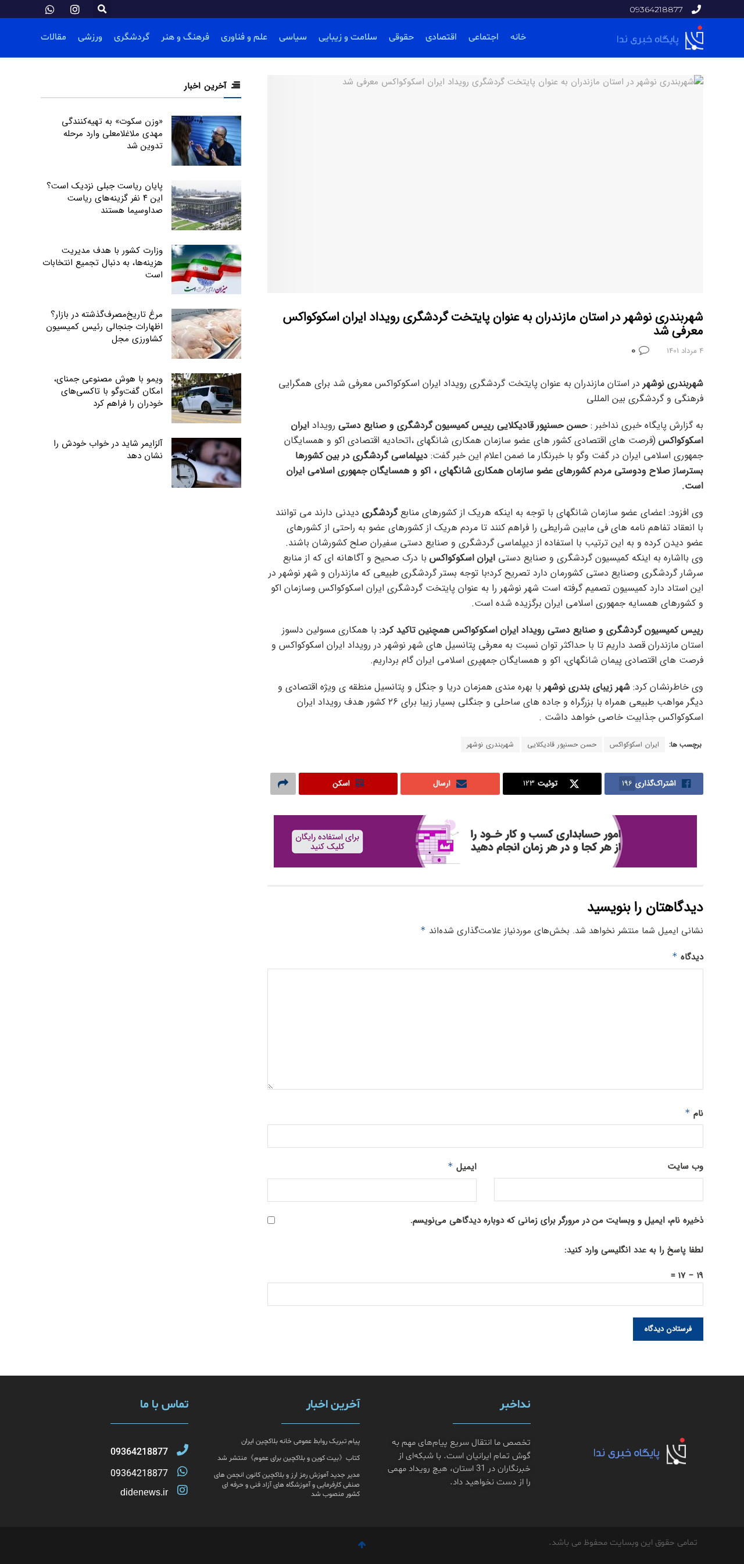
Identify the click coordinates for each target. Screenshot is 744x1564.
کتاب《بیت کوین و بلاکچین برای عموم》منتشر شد (288, 1458)
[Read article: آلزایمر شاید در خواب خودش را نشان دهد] (206, 463)
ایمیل (462, 1167)
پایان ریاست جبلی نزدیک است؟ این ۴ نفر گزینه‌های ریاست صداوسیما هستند (104, 198)
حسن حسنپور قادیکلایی (561, 744)
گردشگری (131, 37)
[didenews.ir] (182, 1490)
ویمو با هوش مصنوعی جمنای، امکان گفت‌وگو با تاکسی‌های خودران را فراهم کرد (108, 391)
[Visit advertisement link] (485, 841)
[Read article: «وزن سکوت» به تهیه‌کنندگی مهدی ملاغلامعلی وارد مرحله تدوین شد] (206, 141)
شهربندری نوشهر (490, 744)
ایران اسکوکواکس (634, 744)
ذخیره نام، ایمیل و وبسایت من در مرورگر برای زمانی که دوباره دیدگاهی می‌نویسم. (556, 1220)
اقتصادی (441, 37)
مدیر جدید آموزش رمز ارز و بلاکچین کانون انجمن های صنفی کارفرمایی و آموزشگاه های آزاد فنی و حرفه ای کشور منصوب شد (287, 1484)
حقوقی (401, 37)
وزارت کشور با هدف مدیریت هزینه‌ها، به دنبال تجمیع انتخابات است (102, 263)
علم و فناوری (244, 37)
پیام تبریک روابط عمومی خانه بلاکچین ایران (300, 1441)
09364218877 (139, 1452)
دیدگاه (687, 957)
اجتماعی (483, 37)
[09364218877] (182, 1450)
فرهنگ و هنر (185, 37)
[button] (102, 9)
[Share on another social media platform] (283, 784)
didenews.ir (144, 1492)
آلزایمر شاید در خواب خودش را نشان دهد (108, 450)
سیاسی (293, 37)
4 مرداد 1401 (685, 351)
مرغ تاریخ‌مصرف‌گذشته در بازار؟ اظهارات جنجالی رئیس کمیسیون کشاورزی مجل (104, 327)
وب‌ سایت (685, 1166)
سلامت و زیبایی (348, 37)
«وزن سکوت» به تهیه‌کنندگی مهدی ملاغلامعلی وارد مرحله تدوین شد (112, 134)
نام (694, 1113)
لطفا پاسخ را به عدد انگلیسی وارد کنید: (633, 1250)
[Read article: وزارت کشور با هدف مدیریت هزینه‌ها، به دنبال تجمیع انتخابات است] (206, 270)
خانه (518, 37)
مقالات (53, 37)
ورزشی (90, 37)
